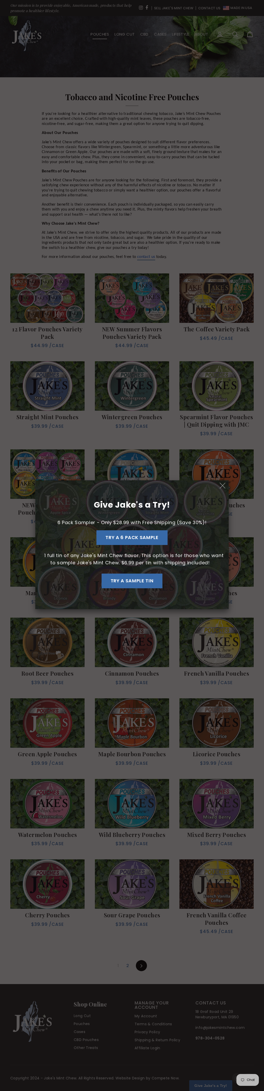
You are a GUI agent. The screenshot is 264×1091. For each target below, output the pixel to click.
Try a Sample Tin (132, 580)
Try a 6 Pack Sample (131, 537)
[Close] (223, 485)
